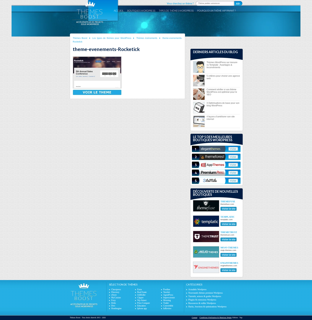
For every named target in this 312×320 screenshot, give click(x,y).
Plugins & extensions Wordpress (202, 299)
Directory (115, 292)
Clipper (140, 297)
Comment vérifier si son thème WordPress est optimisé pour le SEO (222, 92)
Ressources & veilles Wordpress (202, 303)
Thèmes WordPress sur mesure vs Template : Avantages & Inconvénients (222, 65)
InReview (167, 308)
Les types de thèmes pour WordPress (111, 38)
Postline (166, 289)
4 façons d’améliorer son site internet (221, 117)
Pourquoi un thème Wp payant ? (216, 10)
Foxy (113, 300)
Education (141, 305)
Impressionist (169, 297)
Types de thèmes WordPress (176, 10)
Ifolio (113, 303)
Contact (194, 318)
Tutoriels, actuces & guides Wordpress (204, 296)
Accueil (119, 10)
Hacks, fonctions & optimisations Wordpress (207, 306)
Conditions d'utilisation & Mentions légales (216, 318)
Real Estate (142, 292)
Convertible (168, 305)
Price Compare (143, 303)
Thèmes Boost (80, 38)
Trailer (166, 303)
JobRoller (141, 295)
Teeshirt (166, 292)
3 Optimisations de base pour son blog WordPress (223, 104)
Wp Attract (141, 300)
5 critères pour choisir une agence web (223, 77)
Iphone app (142, 308)
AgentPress (168, 295)
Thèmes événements (146, 38)
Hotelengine (116, 308)
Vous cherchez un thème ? (180, 3)
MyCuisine (116, 297)
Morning (167, 300)
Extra (139, 289)
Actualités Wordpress (197, 289)
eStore (114, 295)
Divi (113, 305)
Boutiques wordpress (141, 10)
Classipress (116, 289)
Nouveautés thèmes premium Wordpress (205, 293)
